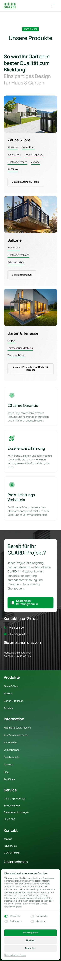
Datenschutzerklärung (15, 955)
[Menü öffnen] (54, 6)
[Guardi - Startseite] (9, 6)
